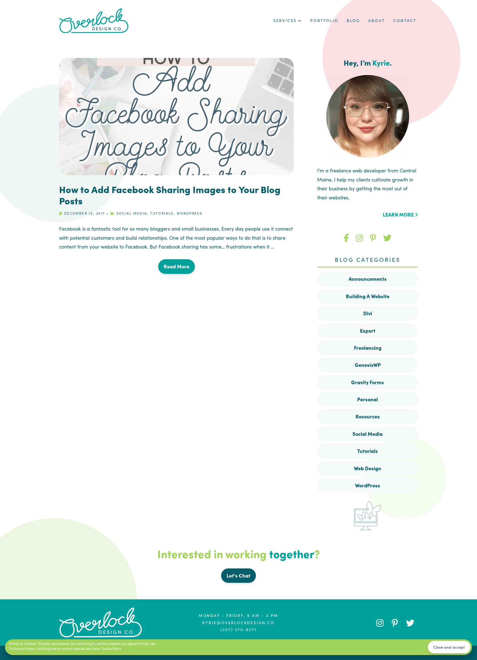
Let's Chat (238, 575)
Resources (368, 416)
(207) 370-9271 (238, 629)
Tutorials (162, 213)
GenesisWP (368, 364)
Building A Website (367, 296)
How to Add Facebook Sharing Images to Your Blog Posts (169, 194)
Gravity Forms (367, 382)
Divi (367, 313)
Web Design (367, 468)
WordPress (190, 213)
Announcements (368, 278)
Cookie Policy (111, 648)
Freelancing (367, 347)
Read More (176, 266)
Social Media (131, 213)
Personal (367, 399)
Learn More (399, 214)
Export (367, 330)
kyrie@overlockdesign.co (238, 622)
